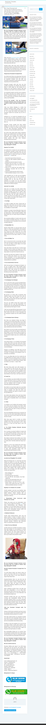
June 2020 (31, 81)
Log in (31, 118)
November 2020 (32, 73)
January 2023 (32, 60)
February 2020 (32, 88)
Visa (30, 110)
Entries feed (32, 120)
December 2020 (32, 71)
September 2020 (32, 77)
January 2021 (32, 69)
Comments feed (32, 122)
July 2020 (31, 79)
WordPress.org (32, 124)
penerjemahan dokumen (15, 57)
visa (10, 155)
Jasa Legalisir (32, 98)
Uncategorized (32, 109)
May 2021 (31, 62)
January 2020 (32, 90)
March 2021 (31, 65)
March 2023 (31, 56)
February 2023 (32, 58)
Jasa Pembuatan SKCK (33, 100)
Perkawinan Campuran (33, 107)
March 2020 (31, 86)
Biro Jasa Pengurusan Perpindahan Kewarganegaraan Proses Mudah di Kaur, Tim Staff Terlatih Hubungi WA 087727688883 (36, 30)
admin (15, 701)
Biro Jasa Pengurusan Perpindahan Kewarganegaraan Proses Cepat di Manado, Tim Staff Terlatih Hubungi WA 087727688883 (36, 24)
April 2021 (31, 63)
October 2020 (32, 75)
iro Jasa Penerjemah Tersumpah (10, 710)
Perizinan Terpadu (10, 1)
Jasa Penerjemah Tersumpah (15, 707)
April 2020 (31, 84)
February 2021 (32, 67)
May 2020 (31, 82)
